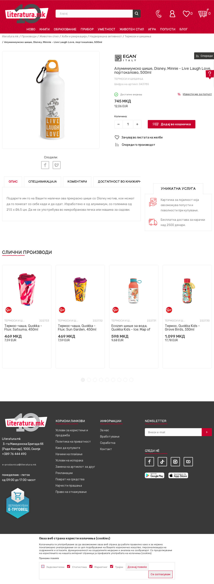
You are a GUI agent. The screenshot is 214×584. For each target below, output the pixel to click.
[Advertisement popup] (107, 76)
